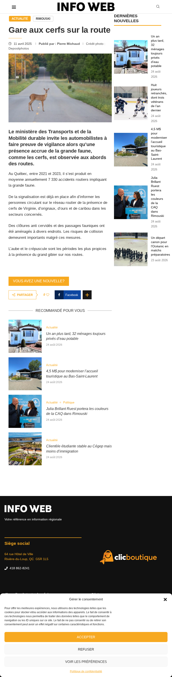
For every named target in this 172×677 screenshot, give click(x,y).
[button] (165, 599)
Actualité (20, 18)
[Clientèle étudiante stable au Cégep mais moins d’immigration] (25, 448)
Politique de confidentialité (86, 671)
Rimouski (43, 18)
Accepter (86, 637)
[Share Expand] (87, 294)
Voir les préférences (86, 662)
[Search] (158, 6)
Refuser (86, 649)
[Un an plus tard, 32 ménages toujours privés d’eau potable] (25, 336)
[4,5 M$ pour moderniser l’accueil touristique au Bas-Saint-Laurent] (25, 373)
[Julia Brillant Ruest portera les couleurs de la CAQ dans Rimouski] (25, 411)
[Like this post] (47, 294)
